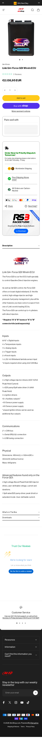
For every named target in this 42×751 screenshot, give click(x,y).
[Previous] (3, 3)
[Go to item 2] (22, 59)
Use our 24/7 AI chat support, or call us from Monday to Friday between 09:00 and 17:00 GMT (21, 617)
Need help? (32, 206)
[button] (21, 245)
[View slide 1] (16, 623)
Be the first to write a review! (21, 571)
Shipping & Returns (13, 726)
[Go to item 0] (19, 59)
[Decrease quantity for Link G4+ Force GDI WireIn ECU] (4, 90)
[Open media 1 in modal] (21, 37)
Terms (23, 726)
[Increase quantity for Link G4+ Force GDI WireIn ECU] (14, 90)
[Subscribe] (35, 692)
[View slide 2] (19, 623)
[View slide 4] (25, 623)
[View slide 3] (22, 623)
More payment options (21, 111)
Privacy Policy (30, 726)
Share (10, 206)
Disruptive (34, 723)
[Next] (38, 3)
